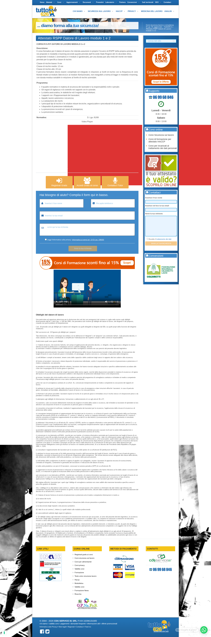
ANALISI (168, 11)
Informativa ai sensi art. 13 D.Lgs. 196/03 (88, 240)
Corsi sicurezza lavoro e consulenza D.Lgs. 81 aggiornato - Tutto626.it (160, 26)
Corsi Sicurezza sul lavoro (161, 135)
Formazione (79, 572)
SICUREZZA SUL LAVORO (99, 11)
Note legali (62, 627)
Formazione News (82, 590)
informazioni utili (93, 624)
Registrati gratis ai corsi (84, 554)
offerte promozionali (109, 624)
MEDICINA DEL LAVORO (152, 11)
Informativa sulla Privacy (48, 627)
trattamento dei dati (163, 239)
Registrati (71, 627)
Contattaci (79, 627)
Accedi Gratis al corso (87, 185)
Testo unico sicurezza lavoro (85, 576)
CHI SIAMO (78, 11)
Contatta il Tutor (115, 185)
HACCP (119, 11)
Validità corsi (79, 569)
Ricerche (78, 594)
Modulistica (79, 583)
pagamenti (65, 624)
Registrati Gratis (59, 185)
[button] (204, 630)
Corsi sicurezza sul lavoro (84, 558)
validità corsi (54, 624)
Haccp (77, 580)
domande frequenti (78, 624)
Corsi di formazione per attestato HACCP (159, 140)
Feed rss (88, 627)
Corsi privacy (80, 565)
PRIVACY (132, 11)
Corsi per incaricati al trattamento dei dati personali (162, 147)
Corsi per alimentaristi (83, 562)
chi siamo (43, 624)
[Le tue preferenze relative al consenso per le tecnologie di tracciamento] (4, 632)
